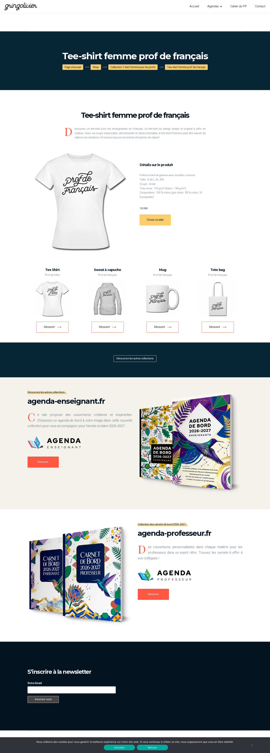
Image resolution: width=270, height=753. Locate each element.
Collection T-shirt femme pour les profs (133, 67)
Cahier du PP (238, 6)
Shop (96, 67)
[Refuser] (251, 745)
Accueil (194, 6)
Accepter (119, 747)
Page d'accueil (73, 67)
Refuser (152, 747)
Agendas (213, 6)
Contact (260, 6)
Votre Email (35, 683)
